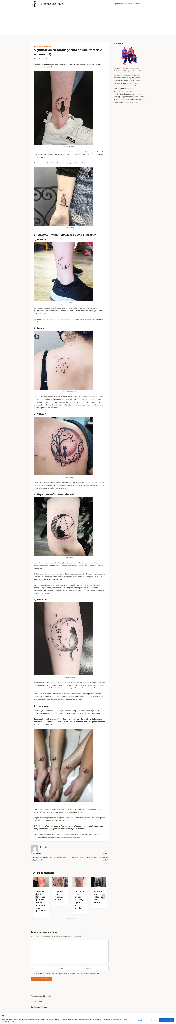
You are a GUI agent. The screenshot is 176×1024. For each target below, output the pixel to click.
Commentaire (37, 942)
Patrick (38, 59)
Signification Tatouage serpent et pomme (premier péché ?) (90, 857)
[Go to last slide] (36, 896)
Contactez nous (36, 1001)
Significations (118, 4)
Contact (137, 4)
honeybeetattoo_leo (70, 391)
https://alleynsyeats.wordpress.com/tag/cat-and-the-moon (58, 837)
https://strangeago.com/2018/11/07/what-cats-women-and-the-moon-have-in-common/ (69, 834)
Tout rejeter (153, 1020)
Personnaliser (140, 1020)
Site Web (88, 968)
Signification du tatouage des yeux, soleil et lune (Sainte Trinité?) (48, 857)
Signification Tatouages (42, 46)
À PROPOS (129, 4)
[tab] (66, 918)
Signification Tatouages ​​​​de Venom (98, 897)
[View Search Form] (143, 3)
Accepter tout (167, 1020)
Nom (34, 968)
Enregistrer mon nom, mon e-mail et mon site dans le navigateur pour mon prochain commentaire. (66, 973)
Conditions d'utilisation (39, 1007)
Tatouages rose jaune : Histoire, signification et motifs (79, 899)
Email (61, 968)
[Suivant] (103, 896)
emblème (70, 303)
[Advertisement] (88, 21)
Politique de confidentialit (40, 996)
